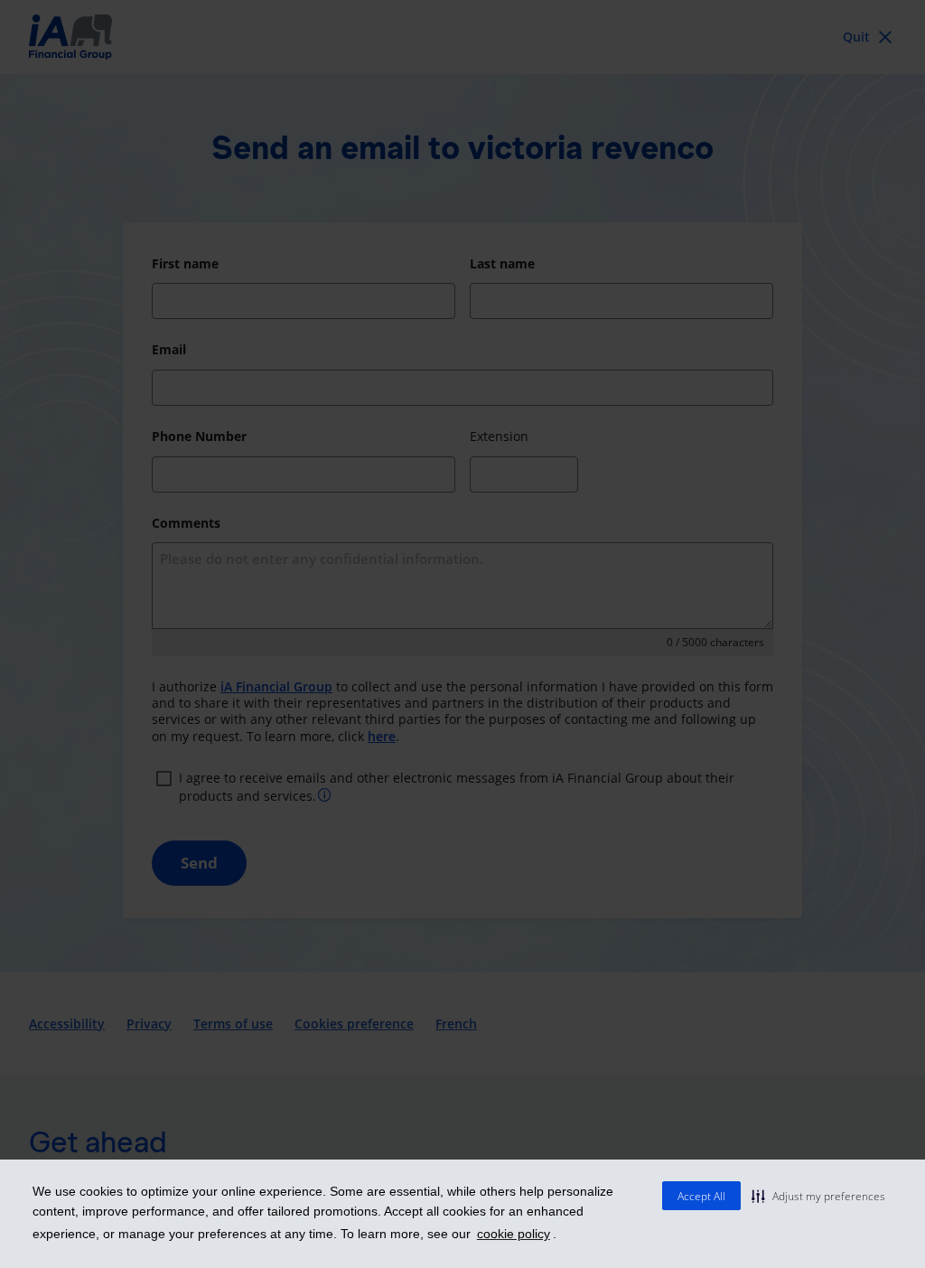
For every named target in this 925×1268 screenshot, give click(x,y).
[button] (818, 1195)
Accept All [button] (701, 1196)
